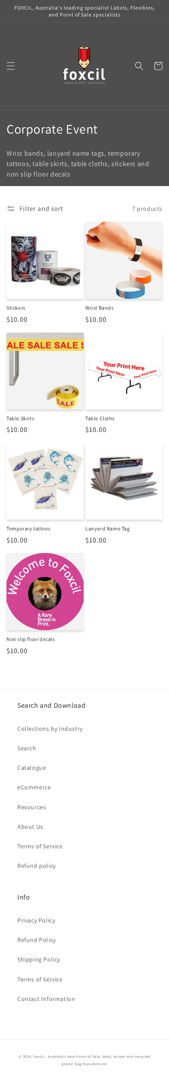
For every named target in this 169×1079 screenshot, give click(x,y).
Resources (31, 807)
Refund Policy (36, 940)
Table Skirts (20, 418)
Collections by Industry (50, 728)
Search (26, 748)
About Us (30, 827)
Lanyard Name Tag (107, 528)
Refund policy (36, 866)
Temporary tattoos (28, 528)
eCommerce (34, 787)
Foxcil (38, 1056)
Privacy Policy (36, 920)
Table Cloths (99, 418)
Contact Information (46, 999)
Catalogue (31, 768)
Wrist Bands (99, 307)
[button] (10, 65)
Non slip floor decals (30, 639)
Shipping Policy (38, 959)
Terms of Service (40, 846)
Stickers (16, 307)
